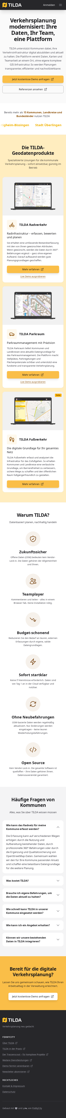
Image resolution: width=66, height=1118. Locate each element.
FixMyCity (37, 1108)
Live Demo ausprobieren (33, 276)
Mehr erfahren (30, 269)
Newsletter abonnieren (14, 1071)
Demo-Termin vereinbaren (15, 1065)
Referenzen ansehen (31, 89)
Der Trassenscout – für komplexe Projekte (23, 1054)
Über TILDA (8, 1043)
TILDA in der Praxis (12, 1048)
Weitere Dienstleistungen (15, 1060)
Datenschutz (8, 1091)
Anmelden (49, 5)
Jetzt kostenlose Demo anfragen (31, 79)
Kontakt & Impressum (13, 1086)
